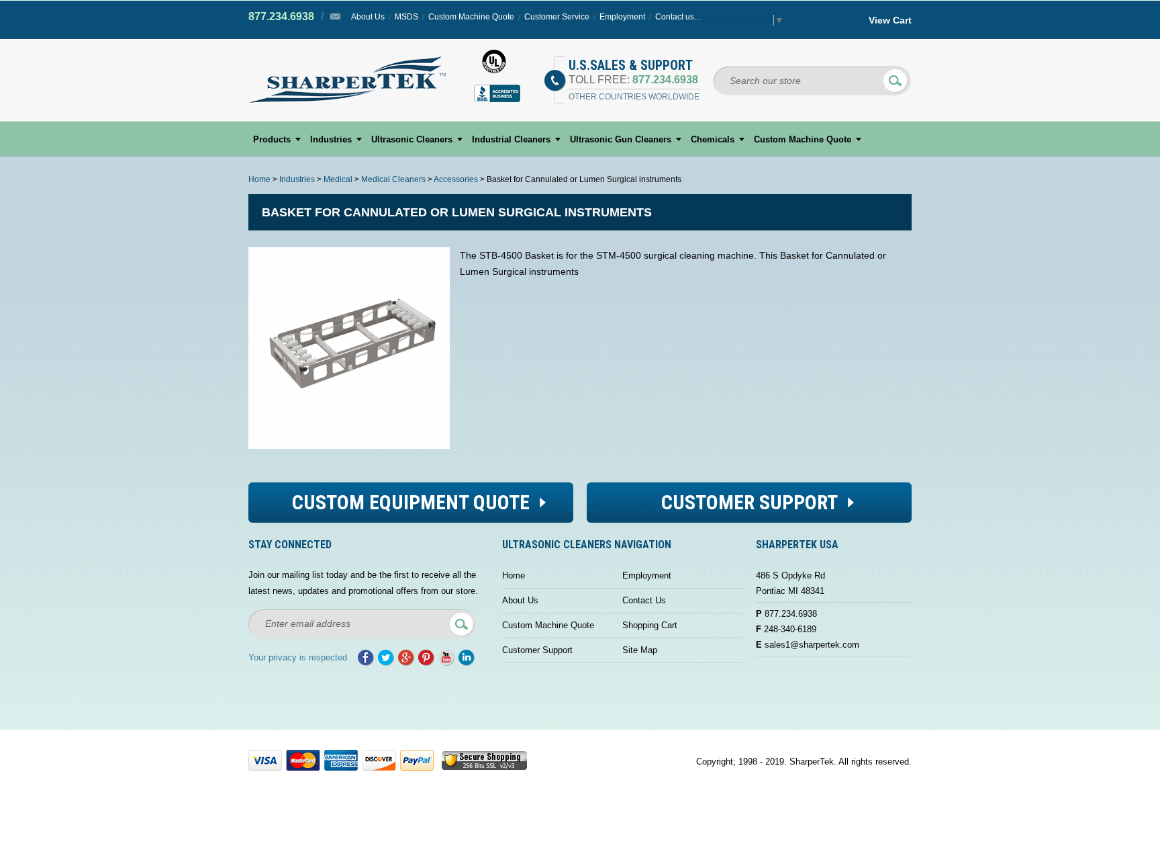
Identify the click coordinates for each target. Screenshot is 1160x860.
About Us (368, 17)
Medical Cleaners (393, 179)
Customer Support (537, 650)
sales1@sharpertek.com (812, 645)
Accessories (456, 179)
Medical (338, 179)
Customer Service (556, 17)
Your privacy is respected (297, 657)
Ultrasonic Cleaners (411, 139)
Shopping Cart (649, 625)
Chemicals (712, 139)
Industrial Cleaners (511, 139)
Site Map (639, 650)
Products (272, 139)
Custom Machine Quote (471, 17)
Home (259, 179)
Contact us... (677, 17)
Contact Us (644, 600)
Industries (331, 139)
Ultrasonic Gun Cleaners (620, 139)
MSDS (406, 17)
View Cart (890, 20)
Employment (622, 17)
